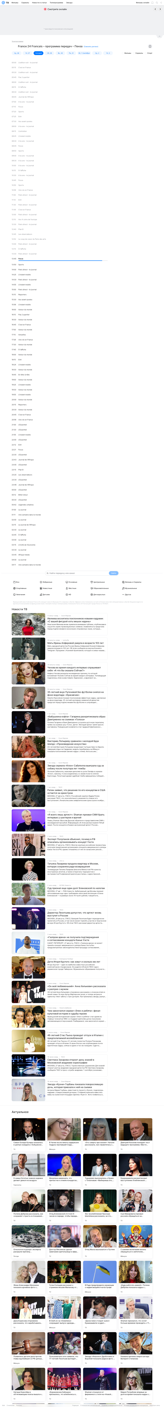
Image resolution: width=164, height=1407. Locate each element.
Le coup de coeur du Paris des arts (32, 239)
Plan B (20, 229)
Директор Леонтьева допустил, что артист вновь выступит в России (74, 914)
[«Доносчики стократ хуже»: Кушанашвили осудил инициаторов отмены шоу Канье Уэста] (100, 1313)
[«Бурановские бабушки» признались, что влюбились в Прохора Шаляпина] (64, 1384)
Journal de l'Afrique (26, 97)
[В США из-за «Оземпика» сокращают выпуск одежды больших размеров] (64, 1313)
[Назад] (155, 9)
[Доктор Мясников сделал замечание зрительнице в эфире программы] (64, 1242)
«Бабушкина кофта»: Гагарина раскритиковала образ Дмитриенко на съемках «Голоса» (76, 718)
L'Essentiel (22, 425)
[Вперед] (160, 9)
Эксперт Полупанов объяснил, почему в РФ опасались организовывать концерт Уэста (71, 840)
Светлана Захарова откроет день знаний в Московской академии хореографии (70, 1061)
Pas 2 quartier (24, 77)
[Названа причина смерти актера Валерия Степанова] (135, 1349)
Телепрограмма (17, 41)
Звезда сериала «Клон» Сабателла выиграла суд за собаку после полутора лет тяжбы (75, 767)
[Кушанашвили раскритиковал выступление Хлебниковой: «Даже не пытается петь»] (135, 1170)
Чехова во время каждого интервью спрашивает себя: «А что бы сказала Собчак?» (74, 669)
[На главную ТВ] (7, 2)
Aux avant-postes (25, 121)
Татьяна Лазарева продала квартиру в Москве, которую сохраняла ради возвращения (73, 865)
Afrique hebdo (24, 555)
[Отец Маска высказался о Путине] (100, 1242)
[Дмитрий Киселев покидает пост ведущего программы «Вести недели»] (135, 1135)
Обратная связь (155, 1405)
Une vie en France (25, 190)
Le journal (22, 510)
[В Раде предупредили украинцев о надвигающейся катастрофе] (100, 1277)
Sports (21, 112)
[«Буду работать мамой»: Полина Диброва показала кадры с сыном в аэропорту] (135, 1277)
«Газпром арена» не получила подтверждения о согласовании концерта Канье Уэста (73, 938)
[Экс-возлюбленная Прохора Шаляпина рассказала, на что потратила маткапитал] (100, 1206)
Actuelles (22, 335)
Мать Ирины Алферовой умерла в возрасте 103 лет (75, 643)
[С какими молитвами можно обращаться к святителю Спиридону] (135, 1242)
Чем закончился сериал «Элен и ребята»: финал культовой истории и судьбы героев (73, 1012)
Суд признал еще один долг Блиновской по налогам (76, 888)
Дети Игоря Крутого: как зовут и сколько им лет (73, 961)
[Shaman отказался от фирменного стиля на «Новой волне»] (100, 1384)
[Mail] (3, 2)
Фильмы (127, 53)
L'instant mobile (24, 136)
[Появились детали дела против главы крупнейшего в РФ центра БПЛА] (28, 1349)
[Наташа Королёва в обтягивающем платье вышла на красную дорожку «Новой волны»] (28, 1384)
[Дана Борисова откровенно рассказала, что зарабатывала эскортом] (28, 1313)
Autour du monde (25, 310)
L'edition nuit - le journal (27, 63)
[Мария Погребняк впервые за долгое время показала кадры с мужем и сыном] (135, 1384)
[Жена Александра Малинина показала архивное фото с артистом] (28, 1277)
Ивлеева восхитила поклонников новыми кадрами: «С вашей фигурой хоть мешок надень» (75, 620)
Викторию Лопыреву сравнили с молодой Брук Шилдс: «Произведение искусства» (73, 742)
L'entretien (22, 131)
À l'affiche (22, 87)
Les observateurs (25, 234)
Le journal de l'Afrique (27, 525)
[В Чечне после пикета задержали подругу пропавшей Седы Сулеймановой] (64, 1135)
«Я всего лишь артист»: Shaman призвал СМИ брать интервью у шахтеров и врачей (75, 816)
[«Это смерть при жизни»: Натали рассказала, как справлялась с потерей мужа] (100, 1135)
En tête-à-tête (24, 375)
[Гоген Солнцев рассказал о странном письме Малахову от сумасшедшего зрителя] (64, 1277)
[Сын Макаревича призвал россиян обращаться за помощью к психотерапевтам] (135, 1206)
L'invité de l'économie (26, 545)
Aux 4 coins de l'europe (27, 219)
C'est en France (24, 67)
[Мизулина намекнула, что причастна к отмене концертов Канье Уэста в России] (64, 1170)
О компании (10, 1405)
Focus (20, 107)
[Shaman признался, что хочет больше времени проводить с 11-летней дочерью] (135, 1313)
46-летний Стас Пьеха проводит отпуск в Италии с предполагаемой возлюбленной (75, 1037)
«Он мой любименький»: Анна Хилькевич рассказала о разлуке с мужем (76, 987)
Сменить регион (91, 46)
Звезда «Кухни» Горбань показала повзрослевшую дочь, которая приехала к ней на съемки (75, 1086)
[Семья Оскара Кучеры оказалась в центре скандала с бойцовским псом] (28, 1135)
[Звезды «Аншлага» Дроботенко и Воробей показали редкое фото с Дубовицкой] (100, 1349)
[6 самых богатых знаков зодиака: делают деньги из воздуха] (28, 1170)
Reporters (22, 295)
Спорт (149, 53)
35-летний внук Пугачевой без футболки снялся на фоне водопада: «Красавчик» (75, 693)
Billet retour (23, 495)
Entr (20, 116)
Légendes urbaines (26, 505)
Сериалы (139, 53)
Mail (3, 1405)
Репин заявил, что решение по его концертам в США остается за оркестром (76, 791)
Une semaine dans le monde (29, 515)
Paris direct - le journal (27, 195)
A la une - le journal (26, 102)
